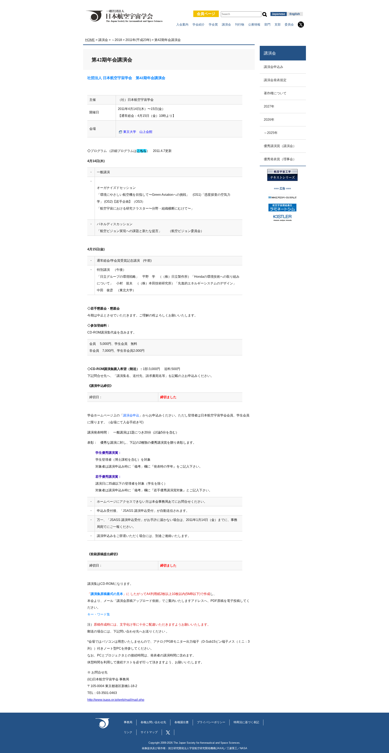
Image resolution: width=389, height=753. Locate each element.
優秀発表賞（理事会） (280, 159)
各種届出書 (181, 722)
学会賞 (213, 24)
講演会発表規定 (275, 80)
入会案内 (182, 24)
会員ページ (206, 14)
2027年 (269, 106)
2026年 (269, 119)
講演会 (226, 24)
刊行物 (239, 24)
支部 (278, 24)
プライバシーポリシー (211, 722)
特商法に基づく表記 (246, 722)
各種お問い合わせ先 (153, 722)
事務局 (128, 722)
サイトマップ (149, 732)
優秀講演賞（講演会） (280, 146)
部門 (267, 24)
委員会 (289, 24)
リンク (128, 732)
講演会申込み (273, 67)
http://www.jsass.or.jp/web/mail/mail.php (115, 699)
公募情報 (254, 24)
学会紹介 (198, 24)
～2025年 (271, 132)
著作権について (275, 93)
